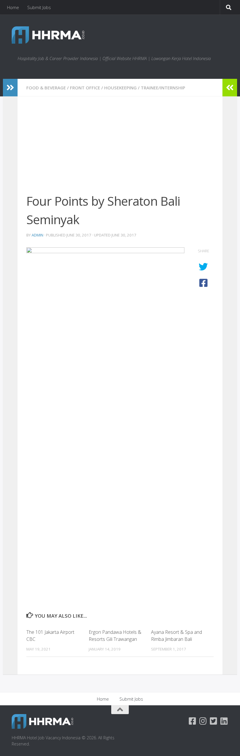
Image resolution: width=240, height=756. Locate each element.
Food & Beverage (46, 88)
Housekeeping (120, 88)
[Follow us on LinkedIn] (224, 721)
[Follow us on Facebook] (192, 721)
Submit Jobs (39, 7)
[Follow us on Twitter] (214, 721)
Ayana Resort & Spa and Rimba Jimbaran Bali (176, 635)
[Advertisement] (120, 149)
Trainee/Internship (163, 88)
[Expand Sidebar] (10, 87)
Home (13, 7)
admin (37, 235)
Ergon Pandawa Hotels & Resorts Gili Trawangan (115, 635)
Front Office (85, 88)
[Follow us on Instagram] (203, 721)
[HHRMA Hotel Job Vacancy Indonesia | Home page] (48, 35)
